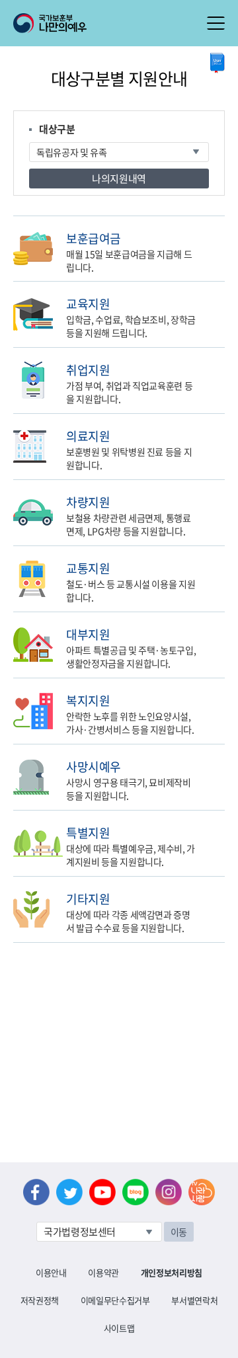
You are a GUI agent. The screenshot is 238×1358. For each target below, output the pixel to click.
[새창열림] (217, 63)
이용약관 (103, 1272)
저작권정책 (39, 1300)
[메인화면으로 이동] (50, 22)
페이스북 (36, 1192)
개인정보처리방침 (171, 1272)
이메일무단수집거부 (115, 1300)
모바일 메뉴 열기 (216, 23)
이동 (179, 1231)
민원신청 (222, 238)
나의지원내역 (119, 178)
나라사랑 (201, 1192)
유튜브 (102, 1192)
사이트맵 (119, 1328)
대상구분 (57, 129)
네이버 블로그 (135, 1192)
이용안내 (51, 1272)
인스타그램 (168, 1192)
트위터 (69, 1192)
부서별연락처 (194, 1300)
